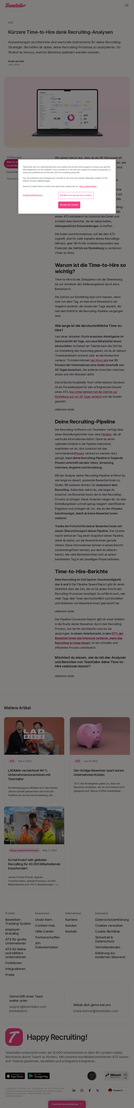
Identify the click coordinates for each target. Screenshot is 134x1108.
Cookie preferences (32, 195)
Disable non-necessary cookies (76, 195)
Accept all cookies (69, 205)
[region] (67, 186)
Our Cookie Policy (88, 186)
